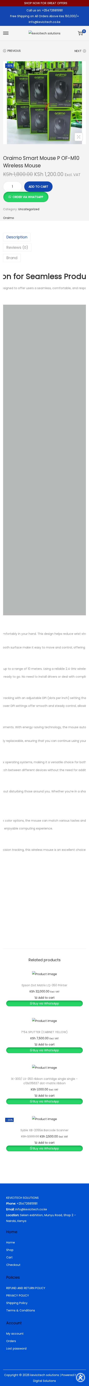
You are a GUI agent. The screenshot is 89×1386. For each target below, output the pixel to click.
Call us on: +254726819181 (44, 10)
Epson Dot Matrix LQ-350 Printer (44, 985)
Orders (11, 1341)
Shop (9, 1250)
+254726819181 (27, 1203)
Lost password (16, 1348)
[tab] (44, 237)
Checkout (13, 1265)
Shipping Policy (17, 1303)
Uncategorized (28, 209)
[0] (80, 33)
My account (15, 1334)
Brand (11, 257)
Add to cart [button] (46, 998)
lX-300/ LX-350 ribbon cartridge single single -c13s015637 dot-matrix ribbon (44, 1081)
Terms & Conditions (20, 1310)
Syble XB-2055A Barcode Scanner (44, 1130)
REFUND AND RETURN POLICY (25, 1288)
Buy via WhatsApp (46, 1003)
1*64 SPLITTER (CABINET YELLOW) (44, 1032)
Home (10, 1242)
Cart (9, 1257)
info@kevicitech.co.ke (44, 22)
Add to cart (38, 187)
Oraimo (8, 218)
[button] (25, 195)
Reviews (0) (17, 247)
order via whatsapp (28, 197)
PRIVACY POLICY (17, 1295)
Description (16, 237)
